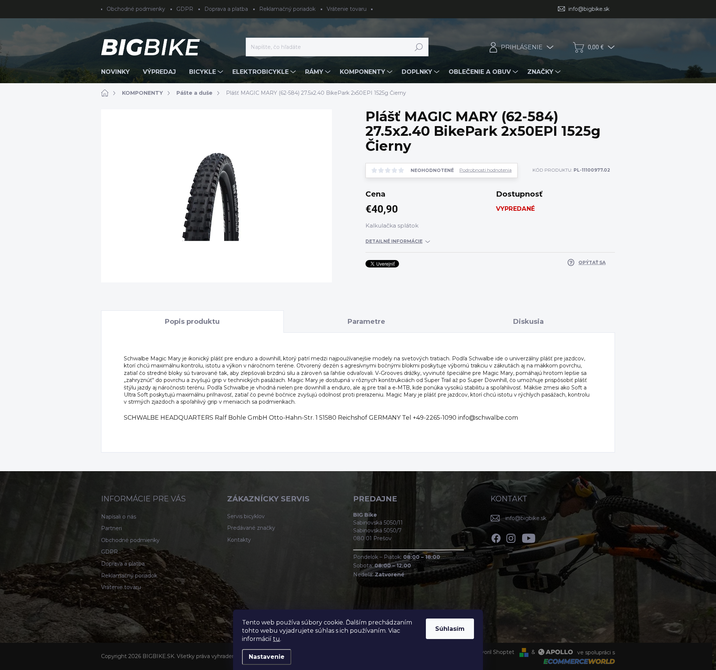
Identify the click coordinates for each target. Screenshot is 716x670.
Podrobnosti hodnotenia (485, 170)
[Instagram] (510, 536)
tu (276, 638)
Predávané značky (251, 528)
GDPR (184, 9)
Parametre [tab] (366, 321)
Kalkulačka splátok (391, 225)
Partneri (111, 528)
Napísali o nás (118, 516)
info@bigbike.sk (525, 518)
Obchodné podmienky (136, 9)
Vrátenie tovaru (347, 9)
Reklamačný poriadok (287, 9)
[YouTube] (528, 536)
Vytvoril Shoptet (493, 652)
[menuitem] (118, 72)
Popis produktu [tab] (192, 321)
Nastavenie (267, 656)
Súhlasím (450, 628)
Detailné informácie (394, 241)
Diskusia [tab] (528, 321)
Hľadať (419, 47)
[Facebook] (496, 536)
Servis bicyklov (246, 516)
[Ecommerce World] (576, 660)
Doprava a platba (226, 9)
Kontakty (239, 539)
